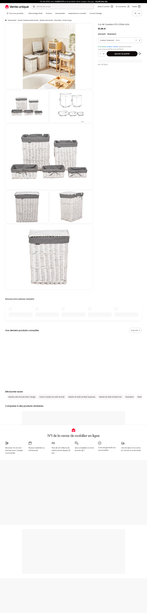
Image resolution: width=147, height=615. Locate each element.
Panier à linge (67, 20)
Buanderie (58, 20)
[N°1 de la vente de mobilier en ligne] (17, 7)
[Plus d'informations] (122, 49)
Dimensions (111, 34)
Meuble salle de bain (46, 20)
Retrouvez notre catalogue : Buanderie (19, 299)
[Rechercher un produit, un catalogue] (34, 6)
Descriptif (102, 34)
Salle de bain (12, 20)
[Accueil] (5, 20)
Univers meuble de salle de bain (28, 20)
